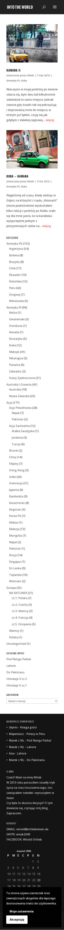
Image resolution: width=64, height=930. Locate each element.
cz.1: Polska (19, 598)
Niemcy (14, 631)
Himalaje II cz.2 (16, 679)
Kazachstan (17, 503)
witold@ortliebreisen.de (32, 829)
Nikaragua (16, 358)
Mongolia (15, 536)
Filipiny (13, 464)
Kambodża (16, 496)
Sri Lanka (15, 568)
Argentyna (16, 249)
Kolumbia (15, 281)
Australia (15, 389)
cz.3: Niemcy (20, 611)
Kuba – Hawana (17, 176)
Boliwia (14, 255)
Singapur (15, 562)
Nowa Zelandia (19, 396)
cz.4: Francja (20, 618)
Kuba (24, 80)
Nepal (16, 413)
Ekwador (15, 275)
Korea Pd (15, 516)
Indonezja (16, 483)
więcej (50, 120)
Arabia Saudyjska (23, 431)
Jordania (17, 438)
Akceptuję (17, 919)
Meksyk (14, 352)
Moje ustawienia (22, 911)
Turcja (16, 444)
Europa (11, 588)
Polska (13, 637)
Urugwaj (14, 294)
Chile (12, 268)
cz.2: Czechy (20, 605)
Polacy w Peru (35, 734)
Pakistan (17, 419)
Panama (14, 365)
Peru (12, 288)
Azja (9, 403)
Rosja (13, 555)
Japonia (14, 490)
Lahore (11, 666)
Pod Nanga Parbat (18, 659)
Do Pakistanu (15, 672)
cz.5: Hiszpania (21, 624)
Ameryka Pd (14, 244)
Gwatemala (17, 319)
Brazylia (14, 262)
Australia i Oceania (18, 384)
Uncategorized (16, 644)
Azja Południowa (20, 408)
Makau (13, 522)
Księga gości (28, 727)
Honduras (16, 326)
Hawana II (13, 70)
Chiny (13, 457)
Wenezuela (16, 301)
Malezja (14, 529)
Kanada (14, 332)
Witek (30, 75)
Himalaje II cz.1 (16, 685)
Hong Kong (17, 470)
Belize (13, 313)
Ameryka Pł (13, 80)
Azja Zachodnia (19, 426)
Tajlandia (15, 575)
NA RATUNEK (18, 593)
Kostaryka (16, 339)
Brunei (13, 450)
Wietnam (15, 581)
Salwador (15, 371)
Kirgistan (15, 509)
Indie (12, 477)
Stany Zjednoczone (22, 378)
